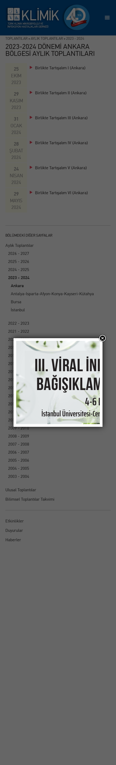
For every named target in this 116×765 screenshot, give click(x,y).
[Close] (102, 338)
